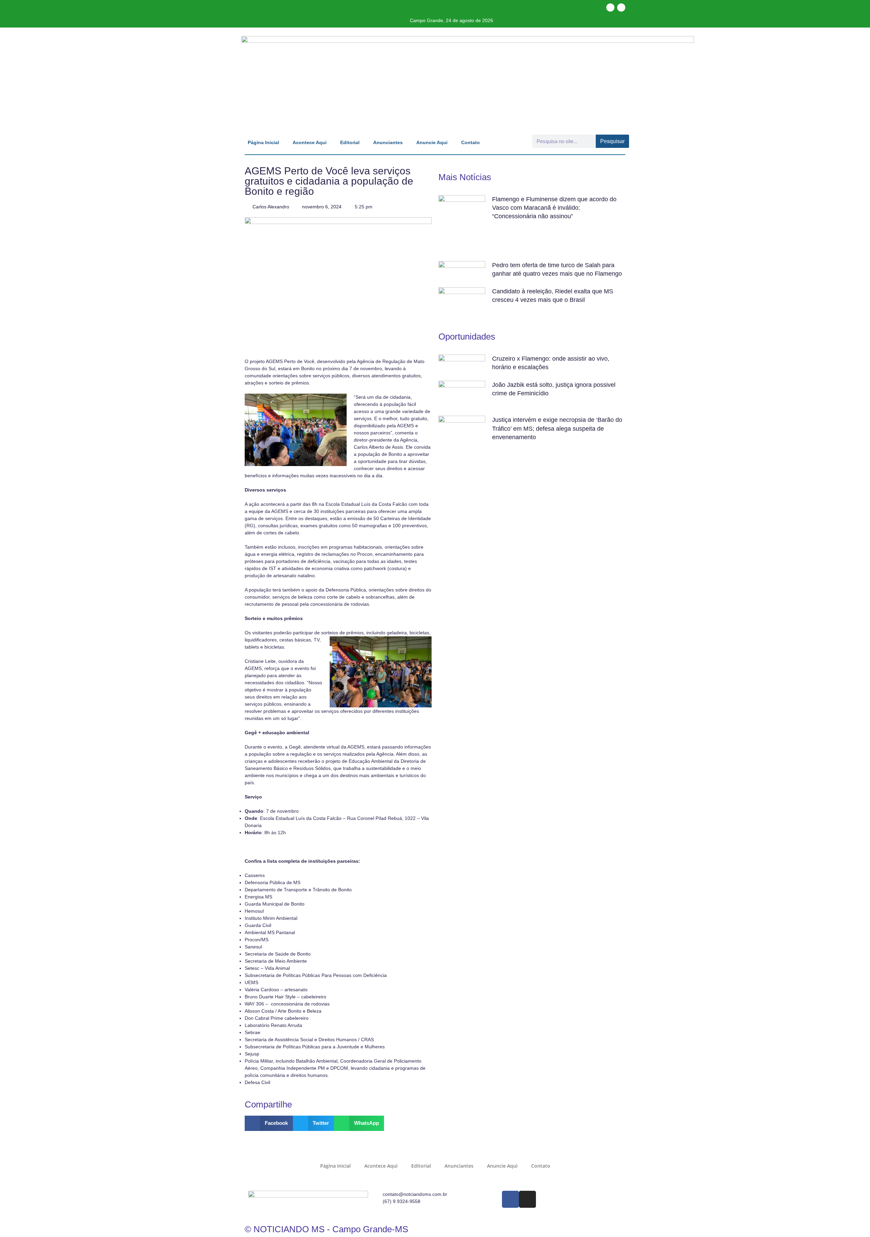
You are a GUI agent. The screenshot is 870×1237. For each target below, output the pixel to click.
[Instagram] (621, 7)
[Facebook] (610, 7)
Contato (470, 142)
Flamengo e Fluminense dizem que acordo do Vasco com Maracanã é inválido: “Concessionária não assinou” (554, 208)
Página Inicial (263, 142)
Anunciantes (388, 142)
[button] (269, 1123)
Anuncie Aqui (432, 142)
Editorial (350, 142)
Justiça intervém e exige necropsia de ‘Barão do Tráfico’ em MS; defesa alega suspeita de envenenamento (557, 428)
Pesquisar (612, 141)
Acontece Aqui (310, 142)
